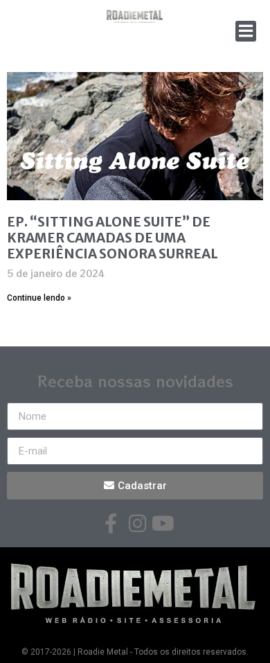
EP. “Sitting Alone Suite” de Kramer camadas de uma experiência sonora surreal (112, 237)
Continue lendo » (39, 298)
